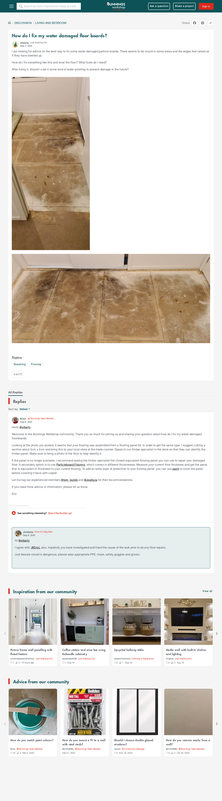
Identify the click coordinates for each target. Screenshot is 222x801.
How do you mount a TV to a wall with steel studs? (83, 742)
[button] (15, 44)
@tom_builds (69, 479)
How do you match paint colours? (31, 740)
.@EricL (35, 547)
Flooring (36, 364)
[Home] (9, 22)
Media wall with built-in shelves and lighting (186, 652)
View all (207, 591)
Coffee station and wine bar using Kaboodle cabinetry (84, 652)
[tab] (15, 392)
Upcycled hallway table (129, 650)
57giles (170, 659)
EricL (13, 749)
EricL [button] (23, 418)
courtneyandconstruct (22, 659)
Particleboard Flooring (70, 464)
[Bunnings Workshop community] (116, 6)
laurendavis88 (69, 659)
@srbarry (25, 427)
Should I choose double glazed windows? (133, 742)
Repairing (20, 364)
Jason (117, 749)
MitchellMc (68, 749)
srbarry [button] (24, 42)
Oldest (24, 409)
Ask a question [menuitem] (159, 6)
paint (175, 468)
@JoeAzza (90, 479)
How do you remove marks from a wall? (188, 742)
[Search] (20, 6)
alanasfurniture (122, 659)
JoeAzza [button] (28, 531)
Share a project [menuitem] (184, 6)
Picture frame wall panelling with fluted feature (31, 652)
